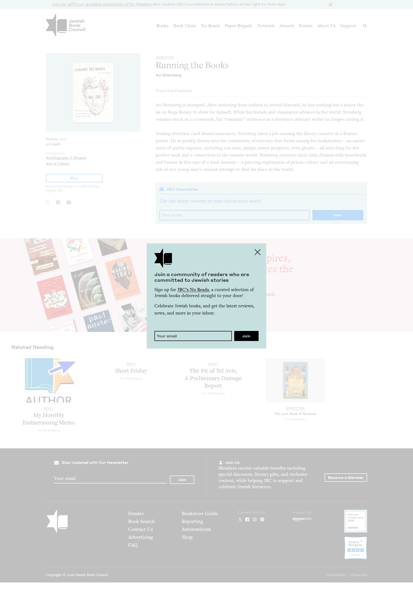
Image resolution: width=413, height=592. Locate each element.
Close (257, 252)
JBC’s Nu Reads (193, 289)
